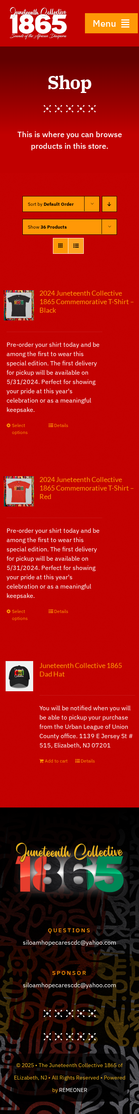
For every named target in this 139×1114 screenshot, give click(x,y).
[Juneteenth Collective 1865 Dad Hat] (19, 676)
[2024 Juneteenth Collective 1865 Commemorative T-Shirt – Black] (19, 305)
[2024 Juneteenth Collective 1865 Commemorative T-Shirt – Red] (19, 491)
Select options (20, 428)
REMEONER (73, 1089)
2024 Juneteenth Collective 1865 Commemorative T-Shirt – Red (86, 488)
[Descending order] (109, 204)
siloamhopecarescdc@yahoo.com (69, 942)
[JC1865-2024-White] (38, 9)
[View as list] (75, 245)
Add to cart (56, 761)
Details (61, 425)
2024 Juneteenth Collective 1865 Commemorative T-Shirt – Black (86, 301)
